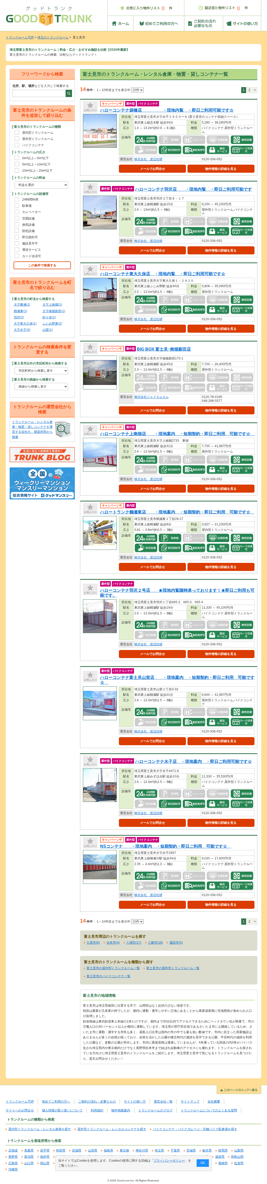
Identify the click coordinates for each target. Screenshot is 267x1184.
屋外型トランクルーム (37, 139)
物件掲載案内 (120, 1110)
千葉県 (175, 1150)
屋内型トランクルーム (37, 132)
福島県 (108, 1150)
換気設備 (28, 225)
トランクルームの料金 (29, 177)
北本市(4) (113, 942)
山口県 (29, 1163)
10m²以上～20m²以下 (37, 170)
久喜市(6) (93, 942)
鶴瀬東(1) (20, 311)
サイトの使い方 (135, 1101)
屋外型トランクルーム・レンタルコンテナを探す (111, 1129)
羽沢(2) (19, 317)
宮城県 (76, 1150)
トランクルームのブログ (155, 1110)
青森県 (29, 1150)
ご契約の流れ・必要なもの (97, 1101)
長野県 (13, 1157)
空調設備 (28, 218)
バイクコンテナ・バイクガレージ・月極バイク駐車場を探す (195, 1129)
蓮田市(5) (176, 942)
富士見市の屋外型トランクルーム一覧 (172, 968)
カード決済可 (31, 256)
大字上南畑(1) (52, 304)
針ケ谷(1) (49, 317)
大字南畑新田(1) (54, 311)
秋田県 (60, 1150)
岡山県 (45, 1163)
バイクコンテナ (33, 145)
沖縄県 (13, 1169)
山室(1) (48, 330)
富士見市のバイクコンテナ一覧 (108, 976)
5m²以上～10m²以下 (36, 164)
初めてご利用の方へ (56, 1101)
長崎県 (223, 1163)
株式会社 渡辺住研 (148, 159)
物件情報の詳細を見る (220, 169)
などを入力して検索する (41, 86)
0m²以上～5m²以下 (35, 158)
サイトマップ (190, 1101)
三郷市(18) (155, 942)
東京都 (124, 1150)
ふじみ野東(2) (52, 323)
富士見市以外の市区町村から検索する (40, 363)
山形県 (92, 1150)
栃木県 (207, 1150)
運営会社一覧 (163, 1101)
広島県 (13, 1163)
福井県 (45, 1157)
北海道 (13, 1150)
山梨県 (239, 1150)
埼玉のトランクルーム (53, 37)
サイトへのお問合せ (20, 1110)
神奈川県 (142, 1150)
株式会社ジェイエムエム (151, 397)
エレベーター (31, 212)
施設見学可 (30, 243)
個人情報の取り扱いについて (62, 1110)
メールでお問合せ (152, 169)
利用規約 (97, 1110)
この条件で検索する (42, 265)
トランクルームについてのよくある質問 (209, 1110)
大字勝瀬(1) (22, 304)
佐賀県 (239, 1163)
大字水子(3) (22, 330)
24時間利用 (30, 199)
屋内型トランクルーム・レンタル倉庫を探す (39, 1129)
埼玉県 (159, 1150)
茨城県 (191, 1150)
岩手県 (45, 1150)
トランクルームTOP (20, 37)
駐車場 (27, 206)
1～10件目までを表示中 (114, 90)
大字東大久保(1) (25, 323)
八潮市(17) (133, 942)
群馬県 (223, 1150)
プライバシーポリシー (169, 1160)
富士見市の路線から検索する (34, 379)
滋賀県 (219, 1157)
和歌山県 (237, 1157)
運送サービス (31, 250)
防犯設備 (28, 231)
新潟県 (29, 1157)
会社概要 (214, 1101)
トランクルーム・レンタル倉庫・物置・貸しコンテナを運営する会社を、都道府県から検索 (32, 429)
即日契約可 (30, 237)
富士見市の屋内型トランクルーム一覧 (113, 968)
